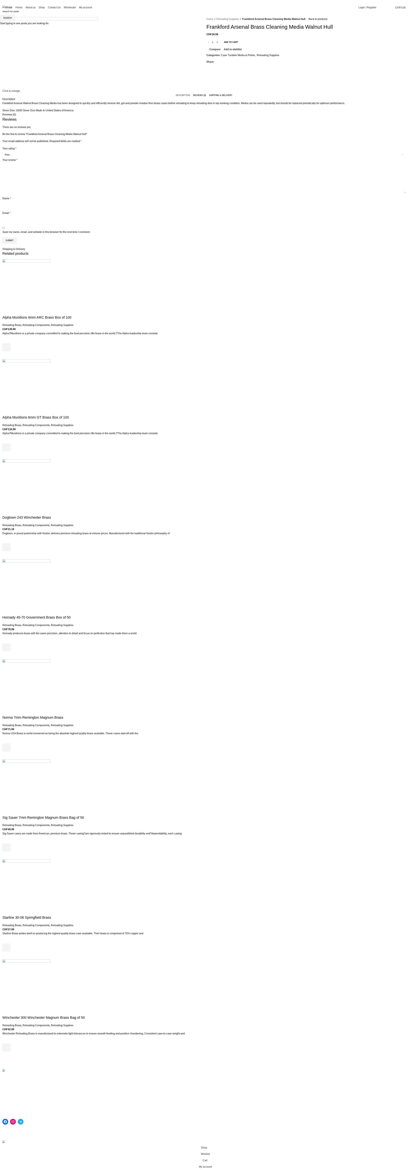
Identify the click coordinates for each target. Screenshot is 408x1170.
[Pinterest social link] (396, 2)
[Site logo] (7, 7)
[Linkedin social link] (400, 2)
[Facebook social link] (389, 2)
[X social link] (393, 2)
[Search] (380, 7)
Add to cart (231, 42)
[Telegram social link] (404, 2)
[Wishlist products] (386, 7)
